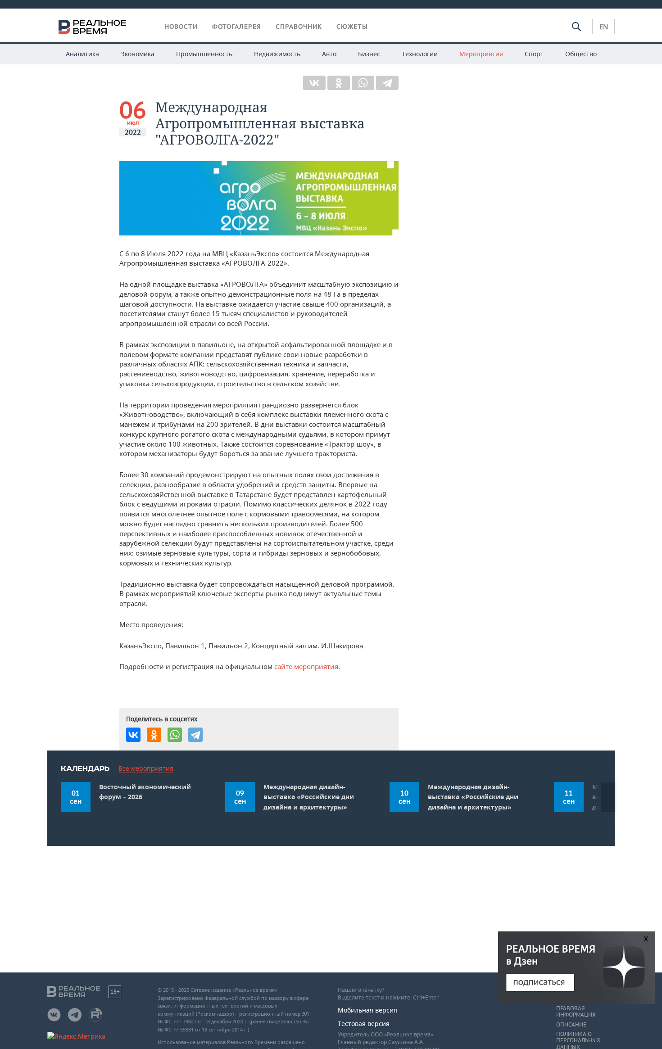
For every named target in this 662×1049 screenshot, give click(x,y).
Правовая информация (575, 1011)
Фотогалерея (236, 27)
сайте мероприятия (306, 666)
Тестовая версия (364, 1023)
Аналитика (82, 54)
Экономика (137, 54)
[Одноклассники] (338, 83)
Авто (329, 54)
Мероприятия (481, 54)
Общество (581, 54)
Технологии (420, 54)
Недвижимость (277, 54)
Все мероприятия (145, 768)
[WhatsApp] (363, 83)
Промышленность (204, 54)
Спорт (534, 54)
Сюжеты (352, 27)
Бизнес (369, 54)
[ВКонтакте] (314, 83)
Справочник (299, 27)
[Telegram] (387, 83)
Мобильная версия (367, 1010)
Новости (181, 27)
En (603, 26)
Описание (571, 1025)
